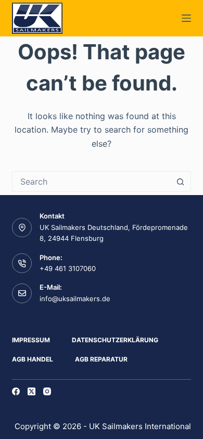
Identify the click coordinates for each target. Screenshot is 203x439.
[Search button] (181, 181)
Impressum (31, 340)
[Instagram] (47, 391)
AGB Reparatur (101, 359)
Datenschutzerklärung (115, 340)
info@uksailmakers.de (75, 298)
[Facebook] (16, 391)
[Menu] (186, 18)
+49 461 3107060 (68, 268)
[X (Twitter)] (31, 391)
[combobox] (91, 181)
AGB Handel (32, 359)
